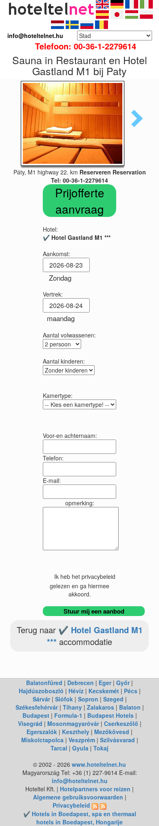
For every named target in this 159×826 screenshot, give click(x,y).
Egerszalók (41, 732)
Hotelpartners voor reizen (95, 789)
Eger (105, 683)
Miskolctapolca (42, 740)
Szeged (113, 699)
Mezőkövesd (111, 732)
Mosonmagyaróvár (73, 723)
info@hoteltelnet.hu (80, 781)
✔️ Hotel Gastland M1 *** (95, 635)
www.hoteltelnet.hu (99, 764)
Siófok (64, 699)
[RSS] (95, 805)
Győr (123, 683)
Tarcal (59, 748)
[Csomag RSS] (103, 805)
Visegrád (30, 723)
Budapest (35, 715)
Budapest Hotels (110, 715)
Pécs (130, 691)
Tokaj (100, 748)
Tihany (72, 707)
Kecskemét (103, 691)
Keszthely (75, 732)
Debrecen (80, 683)
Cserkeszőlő (121, 723)
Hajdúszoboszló (41, 691)
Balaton (130, 707)
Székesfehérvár (36, 707)
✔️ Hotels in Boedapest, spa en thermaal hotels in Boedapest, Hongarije (79, 818)
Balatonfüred (44, 683)
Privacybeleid (71, 805)
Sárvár (41, 699)
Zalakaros (100, 707)
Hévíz (76, 691)
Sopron (88, 699)
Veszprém (81, 740)
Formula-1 (68, 715)
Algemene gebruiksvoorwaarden (78, 797)
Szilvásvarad (117, 740)
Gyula (80, 748)
